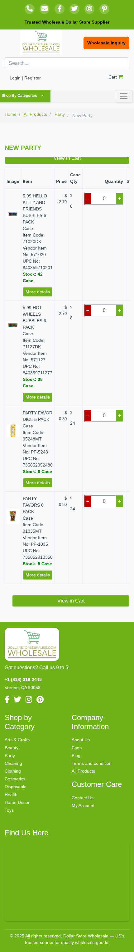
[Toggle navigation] (123, 96)
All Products (83, 771)
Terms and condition (92, 763)
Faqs (77, 747)
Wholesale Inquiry (106, 42)
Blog (76, 755)
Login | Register (25, 77)
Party (10, 755)
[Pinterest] (104, 9)
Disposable (15, 786)
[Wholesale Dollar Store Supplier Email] (45, 9)
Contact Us (82, 797)
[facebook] (60, 9)
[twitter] (74, 9)
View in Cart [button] (67, 158)
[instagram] (89, 9)
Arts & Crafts (17, 739)
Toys (9, 810)
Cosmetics (15, 778)
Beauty (11, 747)
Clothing (13, 771)
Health (11, 794)
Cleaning (13, 763)
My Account (83, 805)
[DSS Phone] (30, 9)
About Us (81, 739)
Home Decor (17, 802)
